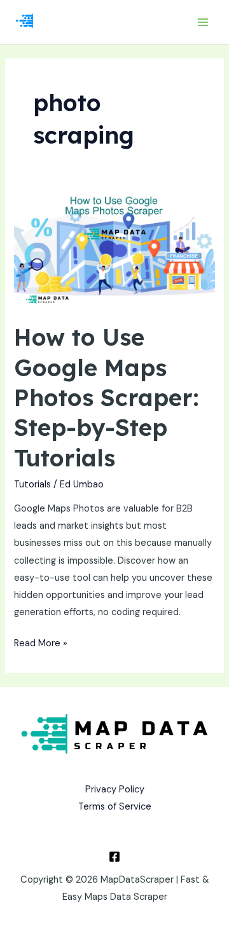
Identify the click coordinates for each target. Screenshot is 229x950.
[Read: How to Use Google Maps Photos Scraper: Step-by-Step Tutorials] (114, 251)
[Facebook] (114, 856)
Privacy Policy (114, 790)
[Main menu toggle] (203, 22)
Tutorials (32, 484)
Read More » (40, 642)
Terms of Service (114, 807)
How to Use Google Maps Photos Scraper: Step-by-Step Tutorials (106, 397)
